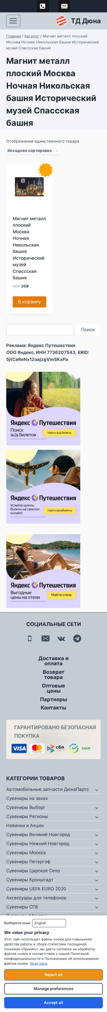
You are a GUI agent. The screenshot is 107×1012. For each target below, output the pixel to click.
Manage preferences (53, 988)
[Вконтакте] (61, 638)
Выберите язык (17, 923)
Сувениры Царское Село (33, 870)
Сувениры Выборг (25, 807)
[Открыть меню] (13, 21)
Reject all (53, 974)
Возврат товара (53, 674)
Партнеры (53, 699)
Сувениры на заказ (27, 798)
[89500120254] (43, 6)
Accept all (53, 1002)
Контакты (53, 708)
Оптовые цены (53, 688)
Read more (39, 963)
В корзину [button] (29, 301)
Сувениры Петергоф (28, 861)
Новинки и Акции (25, 825)
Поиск (88, 329)
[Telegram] (77, 638)
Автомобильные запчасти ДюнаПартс (47, 789)
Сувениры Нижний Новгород (37, 843)
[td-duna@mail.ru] (64, 6)
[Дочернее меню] (96, 789)
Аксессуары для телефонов (36, 897)
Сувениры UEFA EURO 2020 (36, 888)
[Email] (46, 638)
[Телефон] (30, 638)
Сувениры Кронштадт (30, 879)
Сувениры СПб (22, 906)
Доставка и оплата (53, 661)
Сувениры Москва (26, 852)
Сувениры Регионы (27, 816)
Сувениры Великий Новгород (38, 834)
